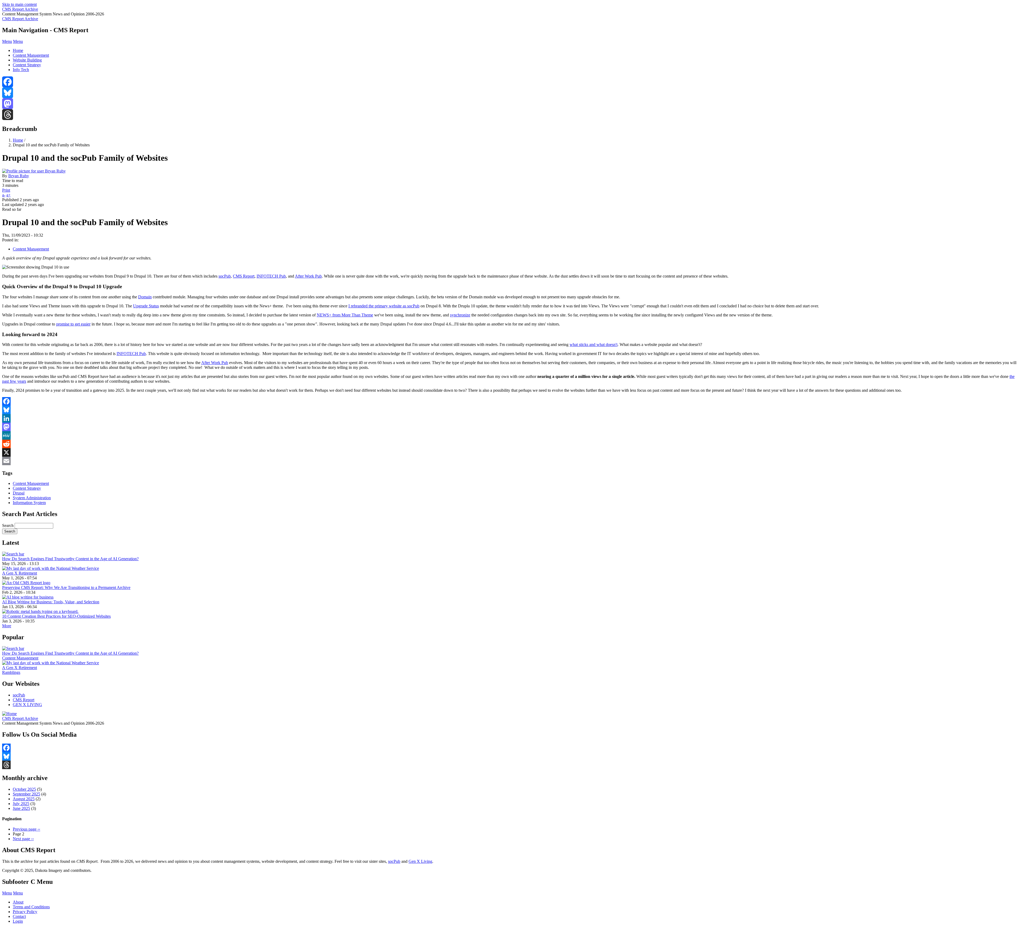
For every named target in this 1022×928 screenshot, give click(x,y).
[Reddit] (511, 444)
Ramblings (11, 672)
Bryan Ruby (18, 176)
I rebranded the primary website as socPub (383, 306)
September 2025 (26, 794)
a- (3, 195)
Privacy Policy (25, 911)
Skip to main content (19, 4)
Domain (145, 297)
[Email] (511, 461)
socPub (225, 276)
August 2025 (24, 799)
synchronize (460, 315)
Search (8, 525)
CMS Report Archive (20, 9)
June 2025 (21, 808)
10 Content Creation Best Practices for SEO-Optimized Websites (56, 616)
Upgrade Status (146, 306)
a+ (8, 195)
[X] (511, 452)
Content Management (31, 55)
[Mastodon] (511, 103)
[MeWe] (511, 435)
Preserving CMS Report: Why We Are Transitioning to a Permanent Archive (66, 587)
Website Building (27, 60)
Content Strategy (27, 65)
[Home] (9, 713)
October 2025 (24, 789)
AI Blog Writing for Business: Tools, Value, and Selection (50, 602)
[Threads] (511, 114)
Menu (7, 41)
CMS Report (243, 276)
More (6, 626)
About (18, 902)
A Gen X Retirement (19, 573)
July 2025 (21, 803)
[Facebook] (511, 81)
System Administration (32, 498)
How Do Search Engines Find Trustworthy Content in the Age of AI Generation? (70, 558)
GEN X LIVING (27, 704)
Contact (19, 916)
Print (6, 190)
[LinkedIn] (511, 418)
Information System (29, 502)
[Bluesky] (511, 92)
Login (18, 921)
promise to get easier (73, 324)
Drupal (18, 493)
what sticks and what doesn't (593, 344)
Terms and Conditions (31, 907)
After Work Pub (308, 276)
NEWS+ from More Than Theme (345, 315)
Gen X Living (420, 861)
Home (18, 50)
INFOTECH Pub (271, 276)
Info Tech (21, 69)
